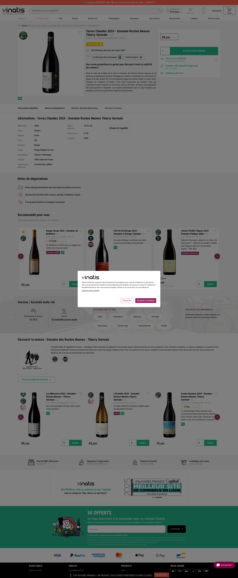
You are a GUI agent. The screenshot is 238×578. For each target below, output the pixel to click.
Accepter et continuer (145, 300)
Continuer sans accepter (90, 290)
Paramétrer (127, 300)
